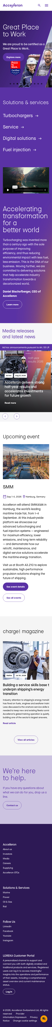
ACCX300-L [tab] (31, 83)
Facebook (8, 931)
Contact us (12, 805)
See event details (15, 586)
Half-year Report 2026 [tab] (14, 83)
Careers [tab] (17, 83)
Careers (7, 863)
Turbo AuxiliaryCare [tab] (34, 83)
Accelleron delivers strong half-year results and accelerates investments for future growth (24, 388)
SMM (8, 486)
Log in (9, 991)
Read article (9, 723)
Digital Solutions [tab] (24, 83)
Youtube (7, 935)
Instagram (8, 940)
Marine (9, 675)
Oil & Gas (7, 901)
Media (6, 858)
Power (6, 897)
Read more (10, 402)
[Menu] (46, 5)
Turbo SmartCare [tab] (41, 83)
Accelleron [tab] (10, 83)
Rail (4, 906)
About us (7, 849)
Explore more (13, 57)
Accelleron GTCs (11, 872)
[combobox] (39, 5)
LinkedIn (7, 926)
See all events (13, 597)
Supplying (8, 867)
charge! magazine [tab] (27, 83)
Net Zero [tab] (21, 83)
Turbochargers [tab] (38, 83)
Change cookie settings (25, 1020)
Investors (7, 853)
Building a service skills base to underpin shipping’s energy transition (27, 689)
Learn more (12, 304)
